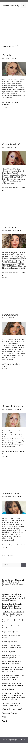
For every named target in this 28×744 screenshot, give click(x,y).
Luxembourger (15, 663)
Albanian (18, 594)
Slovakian (21, 693)
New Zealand (6, 677)
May (3, 582)
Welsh (4, 717)
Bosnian (17, 606)
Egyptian (14, 626)
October (13, 584)
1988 (6, 456)
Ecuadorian (6, 626)
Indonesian (17, 646)
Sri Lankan (12, 697)
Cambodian (6, 612)
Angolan (19, 596)
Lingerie (18, 661)
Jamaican (5, 652)
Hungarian (13, 642)
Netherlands (19, 675)
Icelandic (5, 646)
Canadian (14, 612)
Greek (18, 636)
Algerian (5, 596)
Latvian (4, 661)
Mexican (12, 669)
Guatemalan (6, 638)
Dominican (18, 620)
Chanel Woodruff (11, 144)
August (15, 582)
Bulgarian (17, 608)
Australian (7, 102)
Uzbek (20, 709)
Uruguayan (13, 709)
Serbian (14, 693)
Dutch (4, 622)
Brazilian (5, 608)
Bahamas (5, 604)
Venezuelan (6, 713)
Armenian (13, 598)
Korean (19, 655)
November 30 (6, 105)
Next (12, 556)
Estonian (11, 628)
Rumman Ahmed (11, 493)
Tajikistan (13, 703)
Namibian (5, 675)
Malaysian (14, 667)
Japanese (12, 652)
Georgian (5, 636)
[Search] (23, 565)
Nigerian (5, 679)
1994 (5, 547)
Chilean (20, 612)
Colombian (11, 614)
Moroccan (5, 671)
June (7, 582)
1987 (5, 277)
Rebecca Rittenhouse (12, 406)
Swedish (5, 699)
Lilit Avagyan (9, 227)
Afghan (12, 594)
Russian (12, 689)
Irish (9, 648)
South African (6, 695)
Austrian (5, 600)
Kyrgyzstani (12, 658)
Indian (6, 545)
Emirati (4, 628)
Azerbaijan (12, 600)
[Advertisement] (14, 26)
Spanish (4, 366)
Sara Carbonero (10, 314)
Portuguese (10, 685)
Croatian (19, 614)
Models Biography (11, 5)
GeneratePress (14, 741)
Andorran (12, 596)
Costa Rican (6, 616)
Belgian (4, 606)
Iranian (4, 648)
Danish (4, 620)
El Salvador (21, 626)
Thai (19, 703)
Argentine (5, 598)
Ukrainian (5, 709)
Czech (18, 616)
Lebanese (11, 661)
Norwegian (12, 679)
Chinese (4, 614)
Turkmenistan (13, 705)
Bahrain (11, 604)
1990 (6, 107)
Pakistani (5, 683)
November (15, 102)
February (11, 580)
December (5, 586)
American (7, 188)
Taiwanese (5, 703)
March (17, 580)
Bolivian (10, 606)
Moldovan (19, 669)
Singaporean (20, 697)
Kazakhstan (6, 655)
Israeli (14, 648)
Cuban (13, 616)
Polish (4, 685)
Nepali (12, 675)
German (12, 636)
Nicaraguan (15, 677)
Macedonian (6, 667)
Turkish (5, 705)
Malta (21, 667)
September (5, 584)
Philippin (19, 683)
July (11, 582)
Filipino (4, 632)
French (16, 632)
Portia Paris (8, 55)
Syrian (15, 699)
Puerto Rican (19, 685)
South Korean (16, 695)
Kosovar (5, 658)
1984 (5, 369)
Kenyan (13, 655)
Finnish (10, 632)
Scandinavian (6, 693)
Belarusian (18, 604)
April (22, 580)
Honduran (5, 642)
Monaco (12, 671)
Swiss (10, 699)
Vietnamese (14, 713)
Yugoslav (5, 721)
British (11, 608)
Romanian (5, 689)
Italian (19, 648)
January (4, 580)
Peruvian (12, 683)
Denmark (11, 620)
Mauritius (5, 669)
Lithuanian (6, 663)
